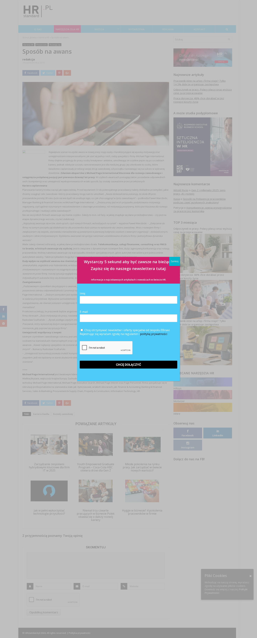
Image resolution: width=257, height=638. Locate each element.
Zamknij (175, 261)
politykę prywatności (153, 334)
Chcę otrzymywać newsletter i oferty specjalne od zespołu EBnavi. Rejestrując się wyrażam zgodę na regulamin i (125, 332)
